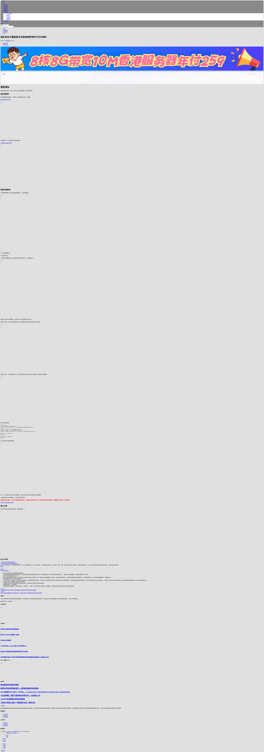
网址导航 (5, 717)
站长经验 (8, 18)
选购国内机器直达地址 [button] (6, 143)
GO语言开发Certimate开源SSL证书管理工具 (13, 646)
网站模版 (5, 11)
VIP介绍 (5, 722)
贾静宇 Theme (17, 731)
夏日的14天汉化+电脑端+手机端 (10, 634)
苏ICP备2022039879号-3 (11, 732)
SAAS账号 (5, 6)
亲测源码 (5, 8)
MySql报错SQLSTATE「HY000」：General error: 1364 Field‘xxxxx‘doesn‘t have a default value (35, 692)
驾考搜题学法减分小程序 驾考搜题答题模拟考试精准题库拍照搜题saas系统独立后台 (25, 657)
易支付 (2, 566)
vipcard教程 (8, 13)
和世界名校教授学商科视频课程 (10, 629)
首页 (4, 3)
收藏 (4, 570)
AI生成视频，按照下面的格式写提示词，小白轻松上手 (20, 695)
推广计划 (5, 725)
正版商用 (5, 5)
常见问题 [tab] (5, 44)
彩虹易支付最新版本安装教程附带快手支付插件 (14, 651)
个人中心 (5, 714)
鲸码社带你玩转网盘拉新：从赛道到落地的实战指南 (19, 688)
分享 (2, 570)
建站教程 (5, 12)
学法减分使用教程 (6, 640)
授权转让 (5, 9)
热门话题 (5, 21)
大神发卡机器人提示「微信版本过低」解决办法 (18, 702)
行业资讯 (8, 16)
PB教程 (8, 15)
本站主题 (5, 715)
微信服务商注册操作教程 (10, 685)
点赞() (7, 570)
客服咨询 (5, 724)
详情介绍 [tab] (5, 43)
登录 (2, 23)
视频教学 (8, 19)
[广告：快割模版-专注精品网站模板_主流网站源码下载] (132, 71)
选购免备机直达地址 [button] (5, 99)
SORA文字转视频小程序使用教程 (13, 699)
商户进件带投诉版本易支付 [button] (7, 502)
